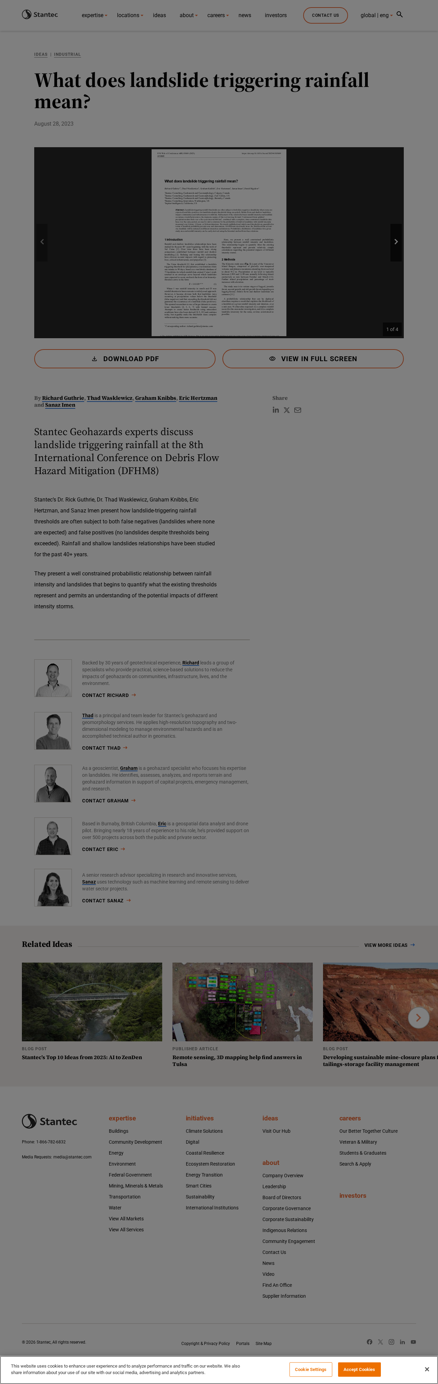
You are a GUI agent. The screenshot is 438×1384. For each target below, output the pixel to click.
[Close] (427, 1369)
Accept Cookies (359, 1369)
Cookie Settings (310, 1369)
